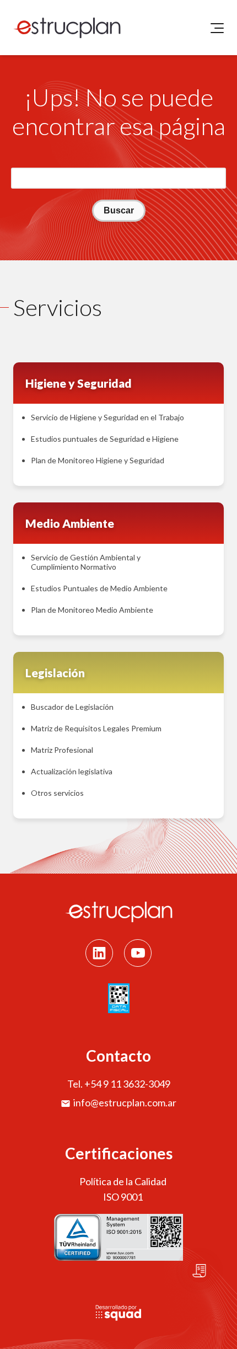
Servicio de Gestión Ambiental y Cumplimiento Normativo (86, 562)
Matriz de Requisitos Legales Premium (96, 728)
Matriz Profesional (62, 749)
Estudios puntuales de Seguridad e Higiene (105, 438)
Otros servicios (57, 792)
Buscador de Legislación (72, 706)
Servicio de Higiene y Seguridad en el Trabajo (107, 417)
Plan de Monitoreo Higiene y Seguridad (97, 460)
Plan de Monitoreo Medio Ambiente (92, 609)
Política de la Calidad (122, 1181)
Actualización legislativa (71, 771)
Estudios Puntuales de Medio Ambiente (99, 588)
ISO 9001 (123, 1197)
